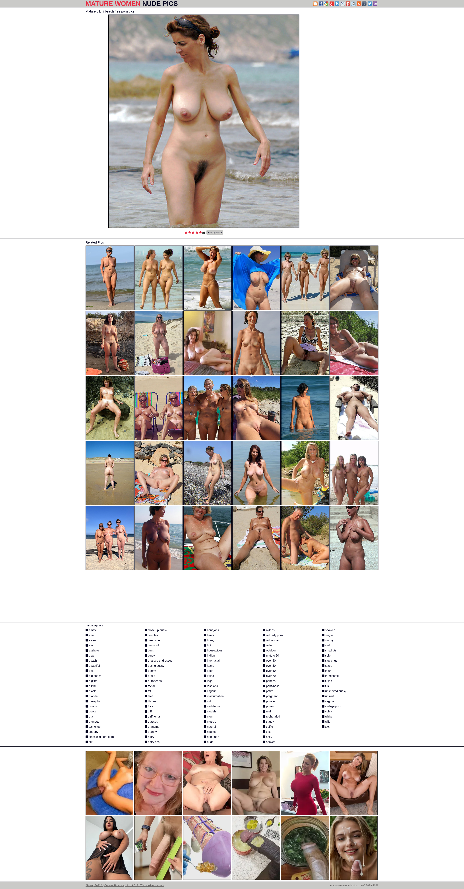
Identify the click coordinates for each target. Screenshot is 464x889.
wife (327, 721)
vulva (328, 711)
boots (92, 711)
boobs (92, 706)
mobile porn (214, 706)
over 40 (270, 660)
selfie (269, 726)
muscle (211, 721)
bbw (91, 655)
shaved (270, 741)
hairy (150, 736)
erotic (151, 675)
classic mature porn (101, 736)
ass (90, 645)
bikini (92, 686)
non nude (212, 736)
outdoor (270, 650)
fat (149, 691)
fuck (150, 706)
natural (211, 726)
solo (327, 655)
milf (209, 701)
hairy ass (153, 741)
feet (150, 696)
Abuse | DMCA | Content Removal (105, 885)
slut (327, 645)
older (269, 645)
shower (329, 630)
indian (210, 655)
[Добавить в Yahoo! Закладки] (375, 3)
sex (268, 731)
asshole (93, 650)
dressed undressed (160, 660)
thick (327, 670)
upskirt (329, 696)
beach (92, 660)
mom (209, 716)
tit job (328, 680)
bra (90, 716)
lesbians (212, 686)
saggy (269, 721)
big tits (92, 680)
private (270, 701)
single (328, 635)
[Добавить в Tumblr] (364, 3)
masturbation (215, 696)
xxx (327, 726)
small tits (330, 650)
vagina (329, 701)
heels (210, 635)
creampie (153, 640)
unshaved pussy (335, 691)
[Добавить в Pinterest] (348, 3)
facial (151, 686)
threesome (331, 675)
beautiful (94, 665)
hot (208, 645)
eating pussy (155, 665)
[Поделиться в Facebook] (321, 3)
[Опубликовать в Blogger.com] (315, 3)
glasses (152, 721)
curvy (151, 655)
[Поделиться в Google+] (332, 3)
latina (210, 675)
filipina (151, 701)
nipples (211, 731)
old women (272, 640)
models (211, 711)
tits (326, 686)
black (92, 691)
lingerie (211, 691)
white (328, 716)
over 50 (270, 665)
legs (209, 680)
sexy (268, 736)
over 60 (270, 670)
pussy (269, 706)
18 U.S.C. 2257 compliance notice (144, 885)
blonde (93, 696)
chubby (93, 731)
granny (152, 731)
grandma (153, 726)
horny (210, 640)
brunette (93, 721)
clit (90, 741)
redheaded (272, 716)
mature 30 (272, 655)
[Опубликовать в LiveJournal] (342, 3)
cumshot (153, 645)
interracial (213, 660)
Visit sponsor (214, 232)
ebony (151, 670)
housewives (214, 650)
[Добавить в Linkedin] (337, 3)
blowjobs (94, 701)
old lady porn (274, 635)
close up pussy (157, 630)
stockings (330, 660)
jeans (210, 665)
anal (91, 635)
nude (210, 741)
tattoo (328, 665)
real (268, 711)
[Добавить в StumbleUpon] (359, 3)
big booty (94, 675)
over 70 (270, 675)
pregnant (271, 696)
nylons (270, 630)
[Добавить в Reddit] (353, 3)
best (91, 670)
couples (152, 635)
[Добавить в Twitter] (370, 3)
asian (92, 640)
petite (269, 691)
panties (270, 680)
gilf (149, 711)
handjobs (212, 630)
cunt (150, 650)
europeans (154, 680)
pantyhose (272, 686)
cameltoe (94, 726)
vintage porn (332, 706)
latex (209, 670)
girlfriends (154, 716)
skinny (329, 640)
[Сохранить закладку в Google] (326, 3)
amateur (93, 630)
